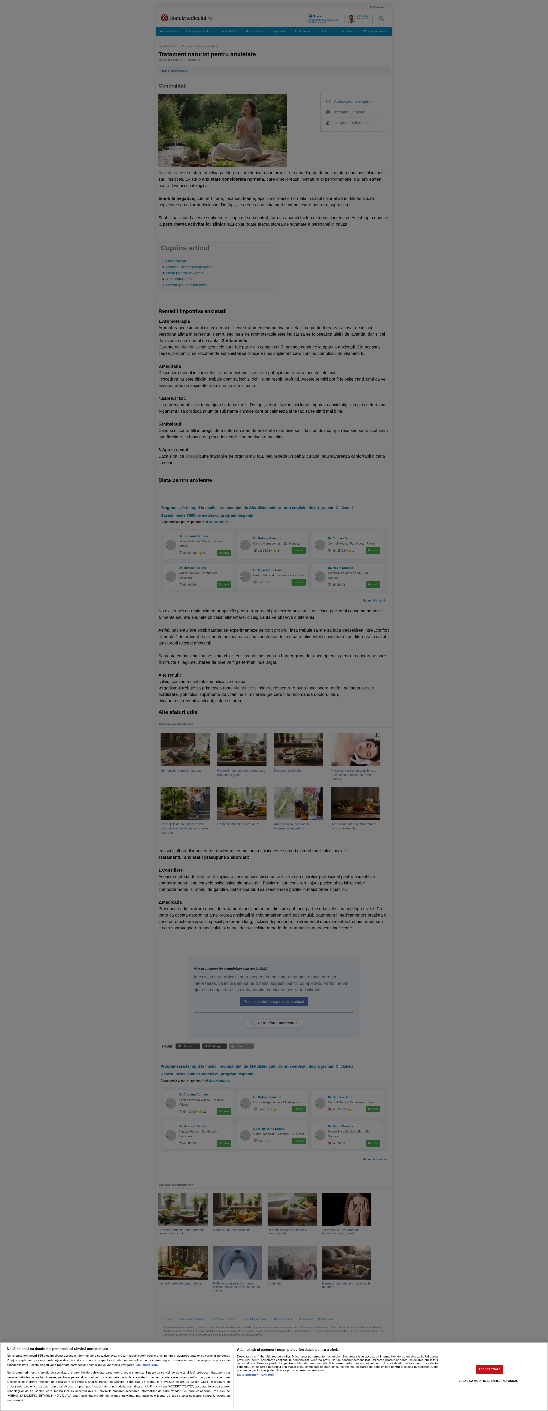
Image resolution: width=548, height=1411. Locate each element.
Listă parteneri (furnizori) (255, 1374)
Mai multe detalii (148, 1364)
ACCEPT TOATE (489, 1369)
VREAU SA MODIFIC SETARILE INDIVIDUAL (488, 1380)
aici (146, 1386)
